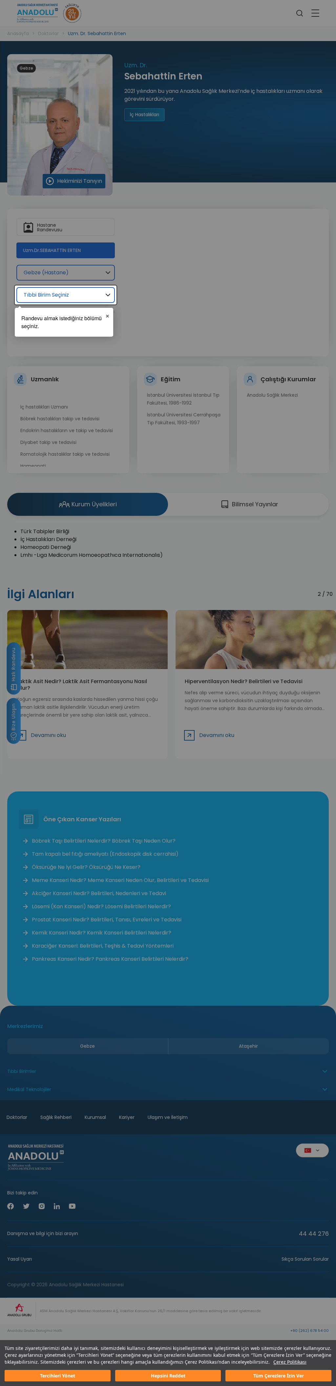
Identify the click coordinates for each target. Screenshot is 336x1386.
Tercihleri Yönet (57, 1376)
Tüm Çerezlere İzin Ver (278, 1376)
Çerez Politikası (289, 1362)
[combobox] (65, 295)
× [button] (107, 315)
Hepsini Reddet (168, 1376)
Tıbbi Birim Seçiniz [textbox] (46, 295)
